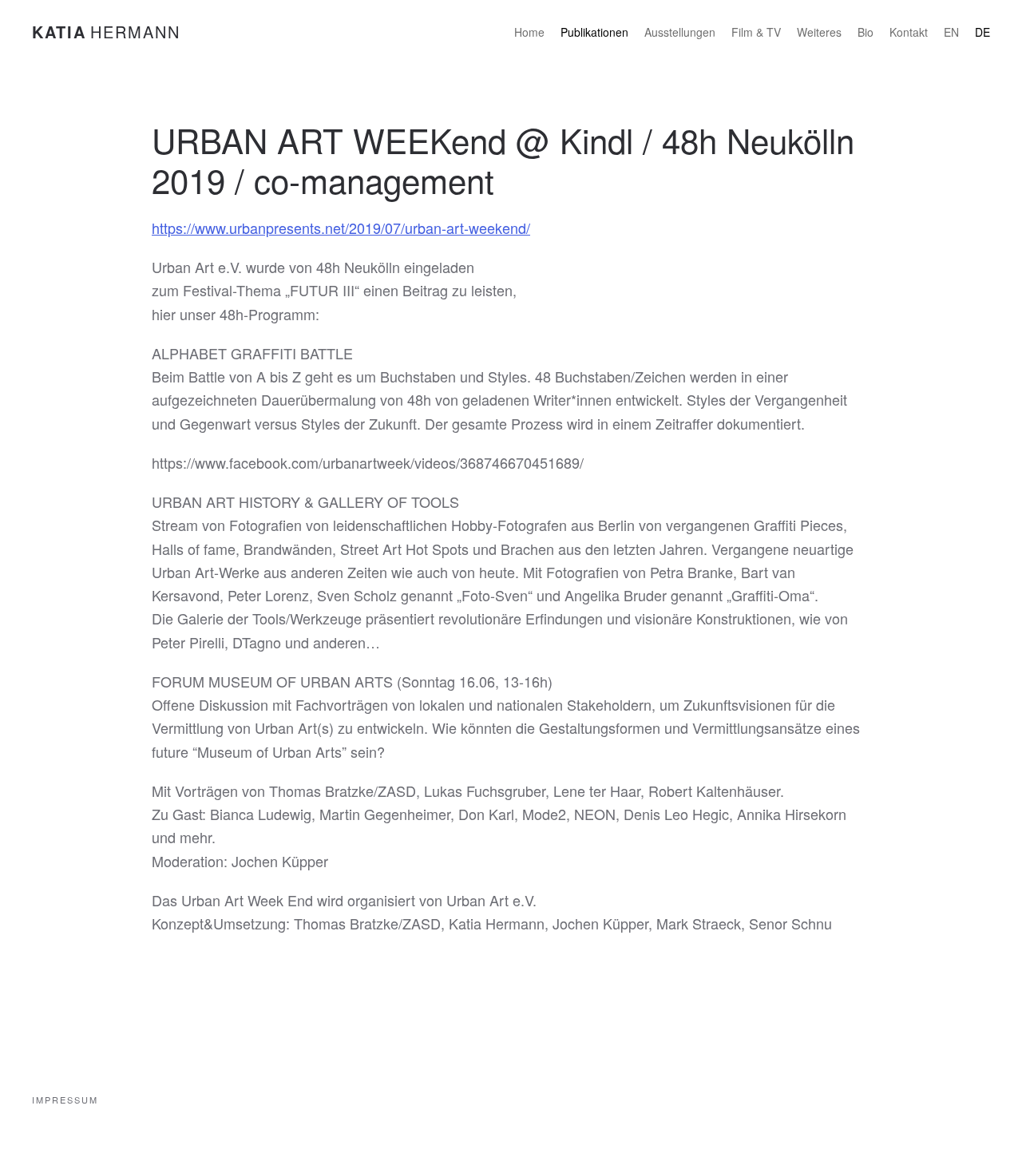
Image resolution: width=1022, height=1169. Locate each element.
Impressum (65, 1099)
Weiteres (819, 32)
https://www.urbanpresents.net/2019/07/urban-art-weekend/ (341, 227)
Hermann (106, 31)
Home (529, 32)
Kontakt (908, 32)
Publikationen (594, 32)
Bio (865, 32)
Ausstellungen (679, 32)
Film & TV (756, 32)
